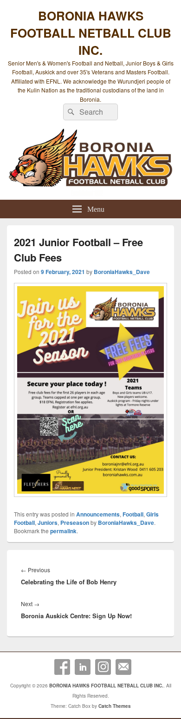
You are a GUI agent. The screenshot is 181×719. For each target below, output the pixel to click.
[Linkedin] (82, 667)
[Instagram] (103, 667)
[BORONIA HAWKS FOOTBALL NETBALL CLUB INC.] (90, 162)
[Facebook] (62, 667)
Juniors (48, 522)
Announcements (98, 514)
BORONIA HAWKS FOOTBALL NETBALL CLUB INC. (90, 33)
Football (133, 514)
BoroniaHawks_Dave (122, 272)
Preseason (74, 522)
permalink (63, 531)
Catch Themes (114, 706)
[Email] (123, 667)
